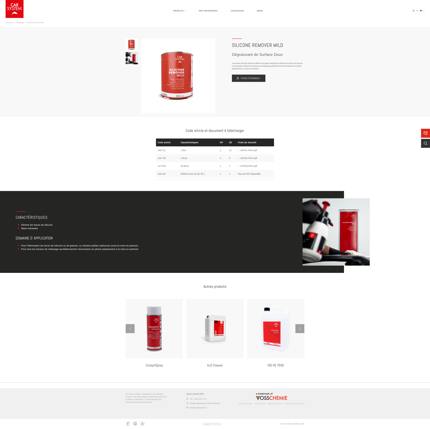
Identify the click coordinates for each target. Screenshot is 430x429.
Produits (178, 11)
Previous (130, 328)
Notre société (260, 404)
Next (299, 328)
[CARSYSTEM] (15, 9)
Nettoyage (20, 22)
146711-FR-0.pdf (248, 150)
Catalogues (237, 11)
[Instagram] (135, 423)
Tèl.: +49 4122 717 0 (197, 399)
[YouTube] (142, 423)
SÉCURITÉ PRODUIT (246, 404)
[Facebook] (128, 423)
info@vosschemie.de (197, 408)
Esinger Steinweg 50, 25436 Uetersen (204, 403)
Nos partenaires (208, 11)
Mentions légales (275, 404)
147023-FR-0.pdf (248, 166)
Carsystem (10, 22)
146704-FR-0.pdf (248, 158)
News (260, 11)
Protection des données (294, 404)
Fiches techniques (250, 78)
